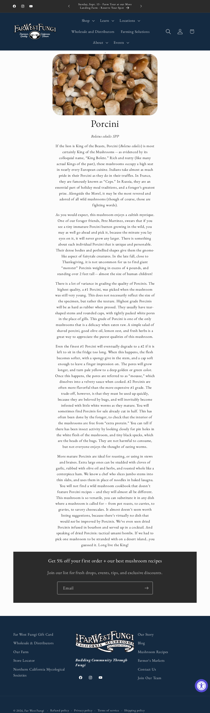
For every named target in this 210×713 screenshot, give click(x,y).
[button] (88, 20)
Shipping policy (134, 710)
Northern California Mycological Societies (39, 672)
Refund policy (59, 710)
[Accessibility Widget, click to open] (201, 685)
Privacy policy (83, 710)
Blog (141, 643)
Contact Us (147, 669)
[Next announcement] (141, 6)
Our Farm (21, 651)
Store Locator (24, 660)
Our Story (146, 634)
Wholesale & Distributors (33, 643)
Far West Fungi (34, 710)
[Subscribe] (146, 588)
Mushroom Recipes (153, 651)
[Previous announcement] (68, 6)
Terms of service (108, 710)
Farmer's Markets (151, 660)
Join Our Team (149, 677)
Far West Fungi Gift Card (33, 634)
